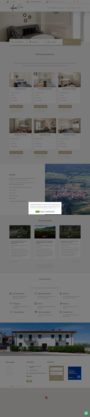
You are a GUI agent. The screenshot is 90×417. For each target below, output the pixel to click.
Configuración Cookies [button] (50, 211)
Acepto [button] (37, 211)
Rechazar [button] (42, 211)
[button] (86, 413)
